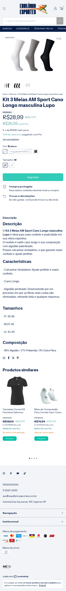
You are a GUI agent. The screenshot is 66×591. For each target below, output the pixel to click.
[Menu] (4, 8)
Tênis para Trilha (43, 28)
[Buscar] (60, 21)
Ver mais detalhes (11, 139)
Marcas (7, 28)
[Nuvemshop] (16, 577)
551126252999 (10, 484)
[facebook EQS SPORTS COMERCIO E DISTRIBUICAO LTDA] (11, 473)
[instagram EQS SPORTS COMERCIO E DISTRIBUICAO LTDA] (4, 473)
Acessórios (22, 28)
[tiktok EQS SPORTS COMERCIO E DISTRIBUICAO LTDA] (25, 473)
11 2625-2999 (10, 490)
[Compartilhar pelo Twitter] (13, 358)
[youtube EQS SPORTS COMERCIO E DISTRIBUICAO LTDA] (18, 473)
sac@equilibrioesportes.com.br (20, 496)
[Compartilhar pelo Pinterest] (17, 358)
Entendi (42, 585)
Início (5, 94)
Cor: (10, 146)
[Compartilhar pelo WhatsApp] (4, 358)
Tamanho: (9, 159)
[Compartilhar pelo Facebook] (8, 358)
